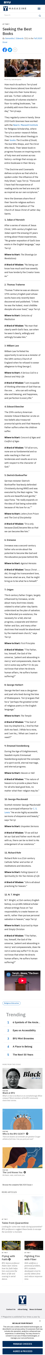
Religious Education (11, 1003)
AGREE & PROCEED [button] (22, 1351)
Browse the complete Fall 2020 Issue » (18, 1185)
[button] (40, 1321)
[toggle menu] (39, 9)
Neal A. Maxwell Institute (25, 125)
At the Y (6, 24)
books (13, 140)
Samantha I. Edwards (14, 38)
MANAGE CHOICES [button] (22, 1344)
